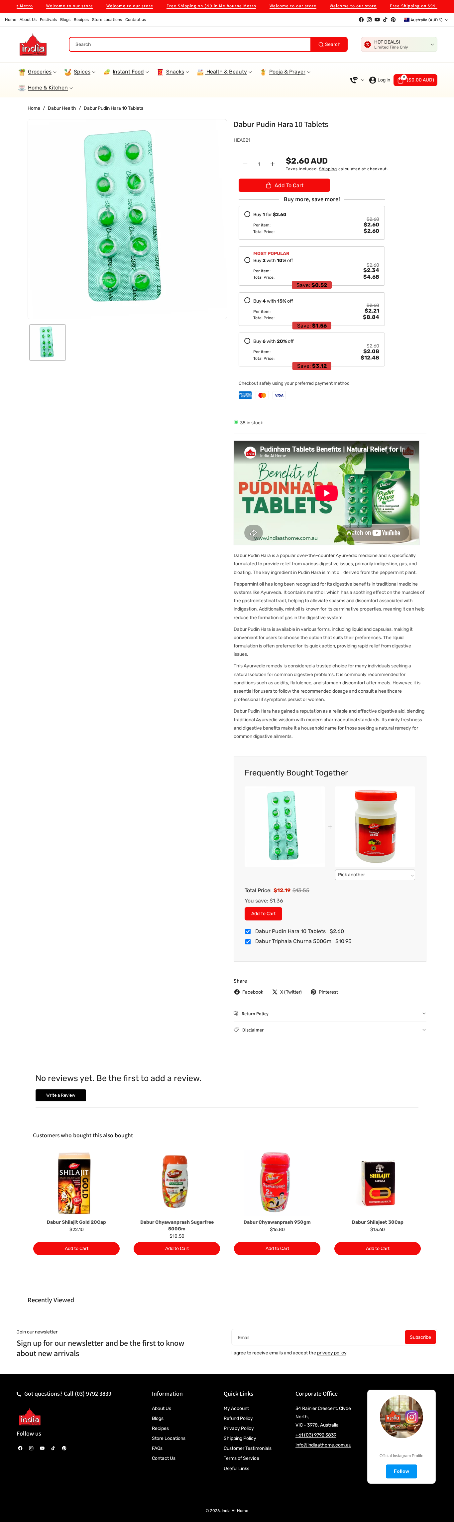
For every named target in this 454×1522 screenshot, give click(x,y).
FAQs (157, 1448)
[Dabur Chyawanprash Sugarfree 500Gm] (177, 1183)
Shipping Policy (240, 1438)
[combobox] (208, 44)
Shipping (328, 168)
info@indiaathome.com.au (323, 1445)
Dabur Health (62, 108)
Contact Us (163, 1458)
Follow (401, 1471)
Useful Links (236, 1468)
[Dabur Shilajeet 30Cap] (377, 1183)
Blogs (158, 1418)
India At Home (235, 1510)
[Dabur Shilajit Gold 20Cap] (76, 1183)
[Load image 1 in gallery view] (47, 342)
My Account (236, 1408)
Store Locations (168, 1438)
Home (34, 108)
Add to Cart (263, 913)
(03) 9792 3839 (93, 1393)
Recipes (160, 1428)
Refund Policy (238, 1418)
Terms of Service (241, 1458)
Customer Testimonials (248, 1448)
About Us (161, 1408)
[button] (415, 80)
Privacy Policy (239, 1428)
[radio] (311, 222)
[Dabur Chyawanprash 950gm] (277, 1183)
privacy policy (331, 1353)
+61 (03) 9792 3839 (315, 1435)
